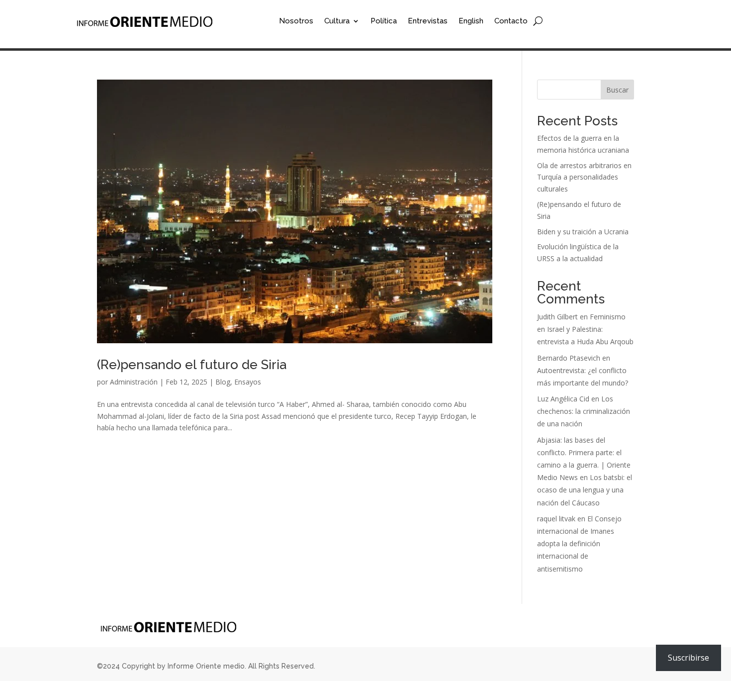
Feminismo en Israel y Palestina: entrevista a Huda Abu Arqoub (585, 329)
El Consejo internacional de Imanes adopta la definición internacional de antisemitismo (579, 544)
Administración (134, 382)
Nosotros (296, 21)
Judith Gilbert (557, 316)
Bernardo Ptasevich (568, 358)
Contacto (511, 21)
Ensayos (247, 382)
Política (383, 21)
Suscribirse (688, 657)
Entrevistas (428, 21)
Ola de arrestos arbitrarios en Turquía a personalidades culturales (584, 177)
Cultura (337, 21)
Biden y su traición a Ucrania (583, 231)
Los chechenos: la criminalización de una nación (583, 411)
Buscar (617, 90)
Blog (222, 382)
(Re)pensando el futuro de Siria (191, 364)
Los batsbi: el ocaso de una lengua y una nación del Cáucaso (584, 490)
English (470, 21)
